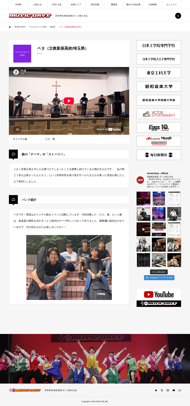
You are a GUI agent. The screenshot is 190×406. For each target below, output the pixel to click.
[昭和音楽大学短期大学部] (159, 105)
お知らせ (37, 4)
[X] (161, 390)
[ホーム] (10, 27)
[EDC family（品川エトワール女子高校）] (143, 198)
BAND (39, 54)
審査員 (114, 4)
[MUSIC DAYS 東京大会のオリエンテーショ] (159, 260)
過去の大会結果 (133, 4)
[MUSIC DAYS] (30, 16)
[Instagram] (167, 390)
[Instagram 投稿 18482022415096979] (143, 229)
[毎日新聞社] (159, 160)
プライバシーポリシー (49, 362)
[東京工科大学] (159, 78)
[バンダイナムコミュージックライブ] (159, 146)
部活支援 (95, 4)
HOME (18, 4)
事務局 (18, 367)
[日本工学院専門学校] (159, 51)
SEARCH (178, 16)
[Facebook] (155, 390)
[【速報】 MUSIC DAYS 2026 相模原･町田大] (174, 198)
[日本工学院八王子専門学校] (159, 64)
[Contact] (179, 390)
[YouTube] (173, 390)
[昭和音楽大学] (159, 92)
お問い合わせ (21, 362)
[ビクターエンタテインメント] (159, 119)
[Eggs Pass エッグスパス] (159, 133)
